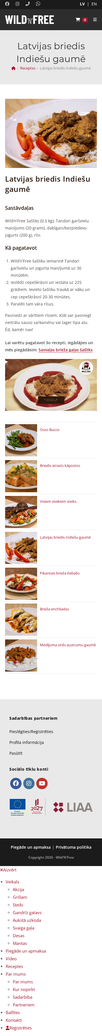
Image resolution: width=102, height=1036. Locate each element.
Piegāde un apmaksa (31, 847)
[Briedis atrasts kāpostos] (21, 476)
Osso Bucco (50, 429)
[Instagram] (29, 783)
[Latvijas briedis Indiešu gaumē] (21, 548)
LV (82, 4)
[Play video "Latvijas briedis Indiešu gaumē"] (51, 385)
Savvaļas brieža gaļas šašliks (66, 349)
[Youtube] (42, 783)
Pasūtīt (15, 753)
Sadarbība (22, 997)
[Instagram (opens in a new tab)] (16, 3)
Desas (18, 935)
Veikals (12, 882)
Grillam (20, 897)
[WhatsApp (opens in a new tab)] (36, 3)
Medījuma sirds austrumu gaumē (68, 644)
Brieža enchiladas (54, 609)
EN (94, 4)
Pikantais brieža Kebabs (60, 573)
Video (11, 958)
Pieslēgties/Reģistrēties (31, 731)
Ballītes (13, 1012)
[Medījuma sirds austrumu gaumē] (21, 655)
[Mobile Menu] (93, 19)
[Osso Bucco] (21, 440)
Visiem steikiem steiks (58, 501)
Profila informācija (26, 742)
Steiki (18, 905)
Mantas (20, 943)
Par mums (16, 974)
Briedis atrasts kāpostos (60, 465)
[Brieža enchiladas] (21, 620)
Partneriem (24, 1005)
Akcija (18, 889)
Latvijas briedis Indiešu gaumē (65, 537)
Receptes (14, 966)
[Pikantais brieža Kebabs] (21, 584)
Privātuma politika (74, 847)
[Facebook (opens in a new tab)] (8, 3)
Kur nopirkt (24, 989)
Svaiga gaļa (23, 928)
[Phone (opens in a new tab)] (26, 3)
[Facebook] (16, 783)
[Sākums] (13, 68)
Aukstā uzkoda (27, 920)
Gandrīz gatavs (27, 912)
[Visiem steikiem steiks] (21, 512)
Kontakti (14, 1020)
